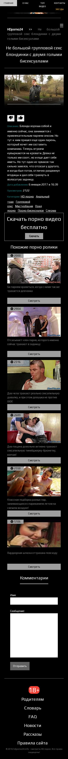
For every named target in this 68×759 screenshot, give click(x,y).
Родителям (32, 699)
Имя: (13, 595)
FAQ (32, 716)
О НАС (25, 3)
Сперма (51, 210)
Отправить (20, 666)
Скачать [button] (34, 236)
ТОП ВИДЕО (42, 5)
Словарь (32, 707)
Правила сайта (32, 742)
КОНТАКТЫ (59, 3)
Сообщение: (17, 611)
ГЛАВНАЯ (8, 3)
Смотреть (34, 300)
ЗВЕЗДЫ (59, 9)
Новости (32, 725)
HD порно (27, 196)
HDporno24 (15, 29)
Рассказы (33, 734)
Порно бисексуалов (31, 210)
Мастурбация (24, 206)
